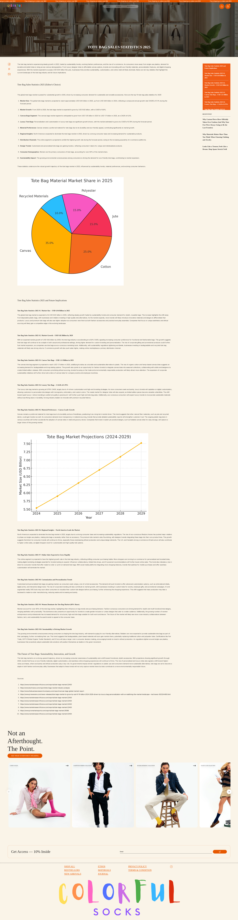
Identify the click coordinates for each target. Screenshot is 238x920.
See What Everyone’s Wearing (25, 756)
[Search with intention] (221, 6)
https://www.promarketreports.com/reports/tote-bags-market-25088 (44, 711)
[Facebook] (9, 64)
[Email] (9, 74)
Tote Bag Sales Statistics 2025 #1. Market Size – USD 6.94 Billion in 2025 (215, 76)
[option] (39, 795)
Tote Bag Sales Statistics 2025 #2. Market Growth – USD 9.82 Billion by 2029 (217, 85)
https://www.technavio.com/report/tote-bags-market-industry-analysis (45, 688)
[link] (119, 29)
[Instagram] (171, 866)
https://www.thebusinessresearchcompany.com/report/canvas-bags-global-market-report (52, 691)
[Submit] (220, 852)
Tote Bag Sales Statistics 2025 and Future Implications (215, 67)
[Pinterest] (9, 69)
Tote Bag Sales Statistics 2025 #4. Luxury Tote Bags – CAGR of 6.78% (216, 103)
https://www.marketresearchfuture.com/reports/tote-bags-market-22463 (46, 685)
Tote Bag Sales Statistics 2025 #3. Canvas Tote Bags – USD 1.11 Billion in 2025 (216, 95)
